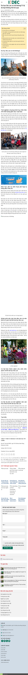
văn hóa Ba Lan (13, 330)
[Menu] (2, 2)
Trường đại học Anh (5, 596)
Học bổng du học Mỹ (5, 610)
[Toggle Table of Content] (23, 28)
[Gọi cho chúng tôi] (7, 641)
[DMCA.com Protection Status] (4, 674)
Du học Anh (3, 647)
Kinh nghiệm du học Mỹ (6, 603)
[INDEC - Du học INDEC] (14, 2)
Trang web (5, 536)
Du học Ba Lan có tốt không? (9, 30)
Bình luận (5, 513)
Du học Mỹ (3, 649)
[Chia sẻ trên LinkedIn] (14, 454)
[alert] (13, 559)
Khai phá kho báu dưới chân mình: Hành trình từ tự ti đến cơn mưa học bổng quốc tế (14, 568)
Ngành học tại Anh (5, 598)
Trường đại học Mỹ (5, 605)
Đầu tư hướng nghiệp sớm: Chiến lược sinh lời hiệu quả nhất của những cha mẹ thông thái (15, 581)
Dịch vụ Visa (3, 657)
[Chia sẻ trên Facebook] (4, 454)
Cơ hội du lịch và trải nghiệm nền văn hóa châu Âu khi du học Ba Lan (14, 45)
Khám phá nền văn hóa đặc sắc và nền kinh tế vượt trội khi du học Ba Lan (13, 39)
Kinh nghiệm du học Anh (6, 594)
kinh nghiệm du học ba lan (12, 462)
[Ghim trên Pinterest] (11, 454)
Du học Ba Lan (3, 653)
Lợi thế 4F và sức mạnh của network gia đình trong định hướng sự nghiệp (14, 577)
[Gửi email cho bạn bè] (9, 454)
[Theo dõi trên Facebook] (2, 641)
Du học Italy (3, 655)
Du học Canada (4, 651)
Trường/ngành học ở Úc (6, 612)
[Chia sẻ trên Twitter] (7, 454)
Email (4, 530)
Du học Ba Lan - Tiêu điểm (18, 459)
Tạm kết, (4, 47)
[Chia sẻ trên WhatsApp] (2, 454)
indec (13, 10)
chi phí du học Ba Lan (20, 192)
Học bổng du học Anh (5, 601)
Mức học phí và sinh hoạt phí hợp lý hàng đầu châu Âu (13, 36)
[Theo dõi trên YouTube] (9, 641)
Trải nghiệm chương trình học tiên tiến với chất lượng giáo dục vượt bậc (14, 33)
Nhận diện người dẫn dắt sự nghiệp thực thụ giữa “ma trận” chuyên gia (15, 572)
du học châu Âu (20, 461)
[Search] (26, 2)
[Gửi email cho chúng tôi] (4, 641)
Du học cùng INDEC (10, 451)
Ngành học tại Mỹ (5, 608)
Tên (4, 524)
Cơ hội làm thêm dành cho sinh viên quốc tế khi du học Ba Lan (13, 42)
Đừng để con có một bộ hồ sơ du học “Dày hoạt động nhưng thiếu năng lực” (14, 585)
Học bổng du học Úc (5, 614)
